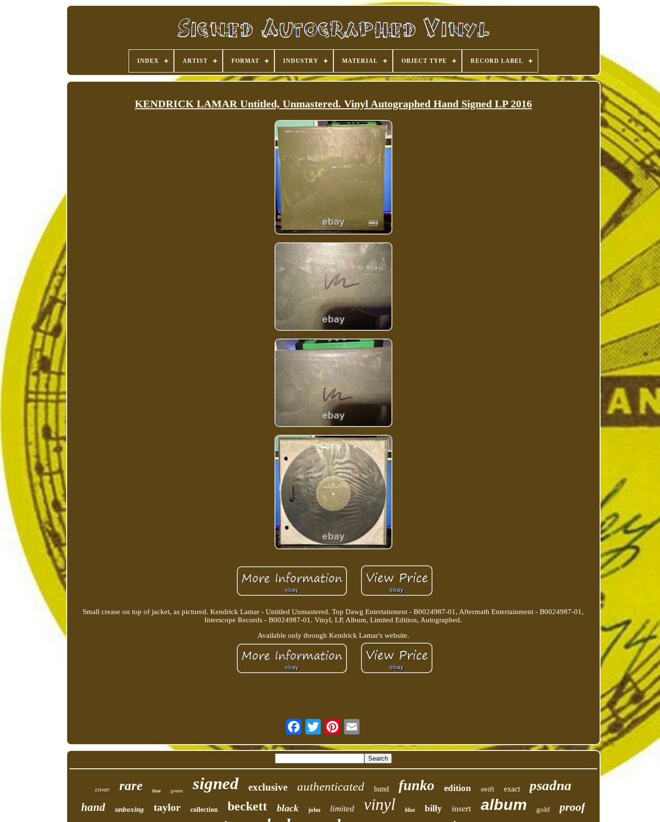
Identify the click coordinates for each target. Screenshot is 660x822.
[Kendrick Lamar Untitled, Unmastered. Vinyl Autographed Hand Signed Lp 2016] (333, 178)
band (381, 789)
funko (416, 785)
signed (216, 783)
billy (433, 808)
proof (572, 807)
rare (131, 785)
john (314, 809)
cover (102, 789)
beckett (247, 806)
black (288, 808)
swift (487, 788)
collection (204, 809)
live (156, 790)
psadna (551, 785)
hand (93, 807)
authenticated (330, 786)
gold (543, 809)
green (177, 790)
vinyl (379, 804)
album (504, 804)
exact (512, 789)
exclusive (267, 787)
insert (461, 808)
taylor (167, 807)
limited (342, 808)
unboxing (129, 809)
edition (457, 788)
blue (410, 810)
